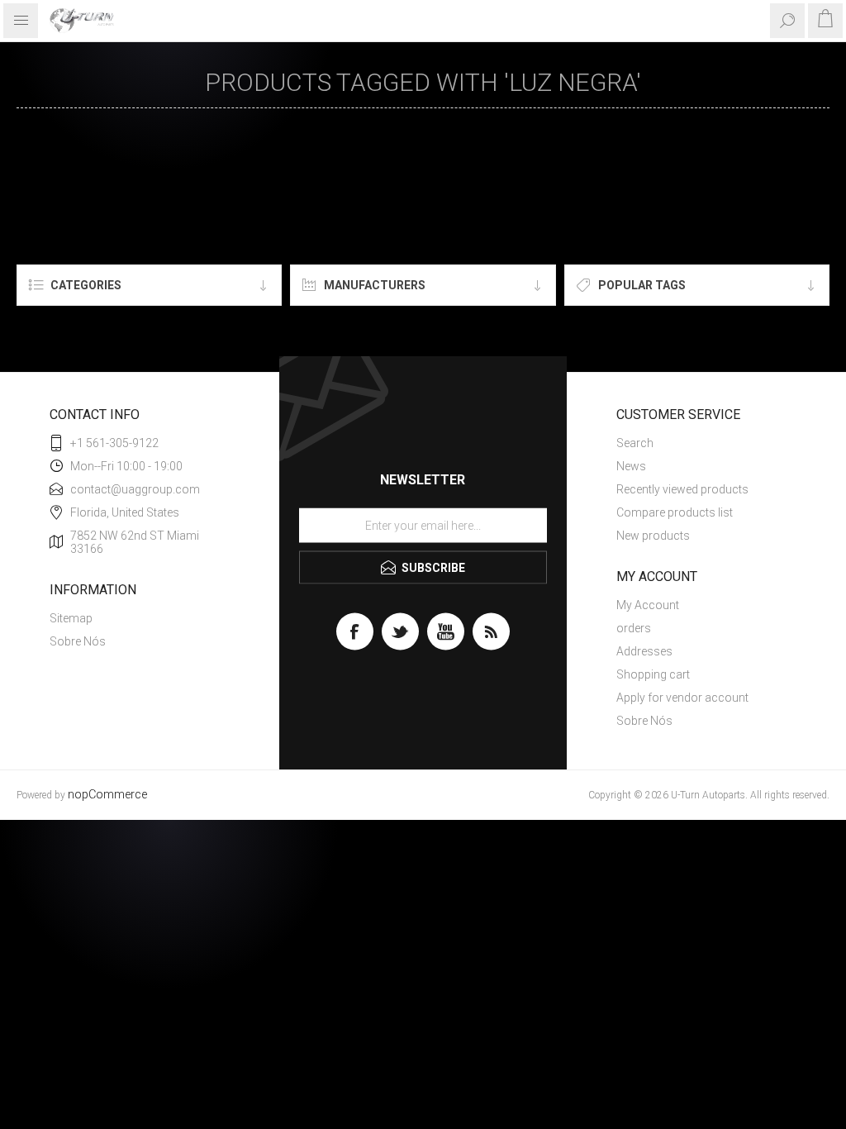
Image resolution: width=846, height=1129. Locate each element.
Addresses (644, 651)
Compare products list (674, 512)
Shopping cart (653, 674)
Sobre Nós (78, 641)
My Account (647, 605)
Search (635, 443)
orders (633, 628)
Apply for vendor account (682, 697)
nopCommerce (107, 795)
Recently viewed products (682, 489)
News (631, 466)
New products (653, 535)
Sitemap (71, 618)
